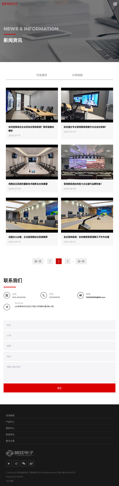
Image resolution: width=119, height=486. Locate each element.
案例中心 (10, 428)
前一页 (38, 261)
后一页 (81, 261)
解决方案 (10, 440)
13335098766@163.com (95, 297)
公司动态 (77, 74)
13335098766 (54, 297)
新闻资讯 (10, 434)
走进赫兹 (10, 415)
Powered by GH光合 (14, 477)
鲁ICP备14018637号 (66, 473)
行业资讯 (41, 74)
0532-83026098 (19, 297)
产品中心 (10, 421)
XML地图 (9, 481)
